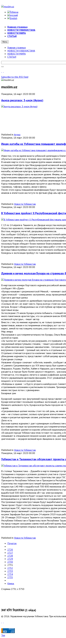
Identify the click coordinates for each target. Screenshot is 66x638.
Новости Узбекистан (25, 203)
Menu (4, 42)
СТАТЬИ (11, 56)
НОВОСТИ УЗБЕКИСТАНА (21, 50)
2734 (10, 574)
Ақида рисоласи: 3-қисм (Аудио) (22, 100)
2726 (10, 549)
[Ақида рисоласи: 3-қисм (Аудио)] (19, 106)
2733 (10, 571)
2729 (10, 558)
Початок (12, 543)
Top (3, 635)
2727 (10, 552)
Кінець (10, 583)
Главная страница (16, 47)
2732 (10, 568)
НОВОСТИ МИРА (16, 53)
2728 (10, 555)
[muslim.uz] (7, 6)
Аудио (17, 134)
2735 (10, 577)
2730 (10, 561)
